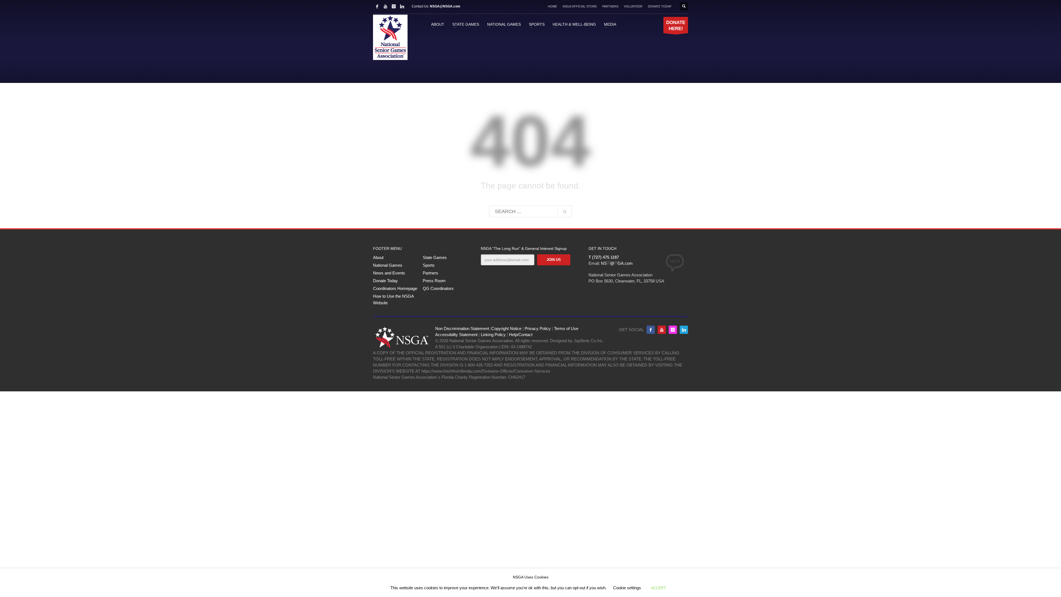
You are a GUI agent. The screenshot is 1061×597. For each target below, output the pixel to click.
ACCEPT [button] (658, 588)
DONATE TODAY (659, 6)
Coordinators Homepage (395, 288)
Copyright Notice (506, 328)
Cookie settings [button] (627, 587)
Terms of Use (566, 328)
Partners (430, 273)
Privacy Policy (538, 328)
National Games (387, 265)
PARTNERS (610, 6)
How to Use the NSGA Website (393, 299)
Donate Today (385, 280)
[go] (565, 212)
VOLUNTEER (633, 6)
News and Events (389, 273)
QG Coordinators (438, 288)
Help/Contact (520, 334)
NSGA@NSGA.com (445, 6)
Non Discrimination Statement (462, 328)
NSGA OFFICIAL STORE (580, 6)
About (378, 257)
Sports (429, 265)
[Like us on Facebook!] (651, 330)
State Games (435, 257)
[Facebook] (377, 6)
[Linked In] (402, 6)
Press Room (434, 280)
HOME (552, 6)
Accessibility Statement (456, 334)
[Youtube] (662, 330)
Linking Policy (493, 334)
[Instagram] (394, 6)
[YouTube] (385, 6)
